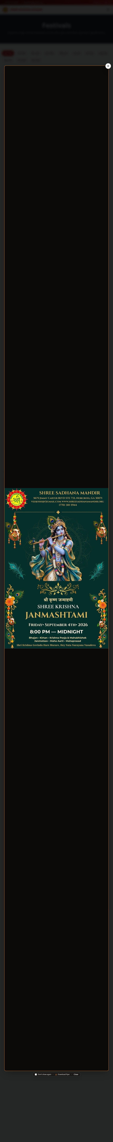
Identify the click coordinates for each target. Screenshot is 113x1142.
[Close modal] (108, 66)
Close (76, 1074)
